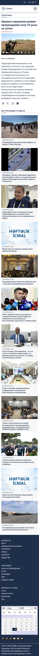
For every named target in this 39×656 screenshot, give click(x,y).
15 (36, 623)
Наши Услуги (7, 594)
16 (5, 626)
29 (36, 629)
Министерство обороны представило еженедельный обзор (17, 496)
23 (5, 629)
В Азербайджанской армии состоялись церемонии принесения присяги (18, 529)
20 (26, 626)
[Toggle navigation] (34, 8)
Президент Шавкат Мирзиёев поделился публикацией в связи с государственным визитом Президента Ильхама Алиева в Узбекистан (19, 178)
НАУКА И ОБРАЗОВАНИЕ (10, 569)
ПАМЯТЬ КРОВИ (7, 580)
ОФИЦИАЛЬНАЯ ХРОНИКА (11, 546)
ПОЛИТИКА (6, 15)
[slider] (6, 52)
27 (26, 629)
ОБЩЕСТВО (5, 558)
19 (21, 626)
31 (11, 632)
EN (30, 2)
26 (21, 629)
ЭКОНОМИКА (6, 566)
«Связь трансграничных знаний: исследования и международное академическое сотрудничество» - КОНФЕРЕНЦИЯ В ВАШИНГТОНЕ (16, 426)
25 (16, 629)
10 (11, 623)
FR (35, 2)
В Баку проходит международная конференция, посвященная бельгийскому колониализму (15, 390)
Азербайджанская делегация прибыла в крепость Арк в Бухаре (19, 143)
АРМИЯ (4, 552)
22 (36, 626)
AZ (24, 2)
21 (31, 626)
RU (27, 2)
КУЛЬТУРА (5, 555)
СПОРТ (4, 571)
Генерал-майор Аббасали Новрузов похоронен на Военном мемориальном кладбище (18, 462)
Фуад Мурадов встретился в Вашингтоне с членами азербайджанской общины (19, 283)
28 (31, 629)
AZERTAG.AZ (6, 541)
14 (31, 623)
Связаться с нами (9, 588)
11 (16, 623)
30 (5, 632)
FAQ (2, 599)
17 (11, 626)
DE (33, 2)
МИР (3, 577)
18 (16, 626)
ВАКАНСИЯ (5, 596)
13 (26, 623)
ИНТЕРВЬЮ (5, 574)
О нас (3, 591)
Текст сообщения (8, 58)
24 (11, 629)
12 (21, 623)
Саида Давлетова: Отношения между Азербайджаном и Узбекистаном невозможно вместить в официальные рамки (18, 215)
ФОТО (3, 543)
